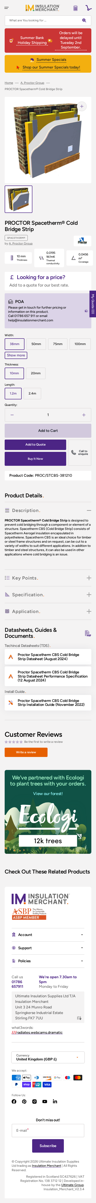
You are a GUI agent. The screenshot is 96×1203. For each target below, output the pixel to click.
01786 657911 (17, 984)
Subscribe (48, 1146)
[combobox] (48, 20)
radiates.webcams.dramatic (37, 1032)
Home (9, 83)
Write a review (26, 752)
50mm (38, 346)
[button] (6, 8)
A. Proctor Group (32, 83)
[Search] (85, 20)
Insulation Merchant (46, 1166)
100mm (83, 346)
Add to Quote (35, 445)
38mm (17, 346)
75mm (60, 346)
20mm (38, 375)
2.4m (35, 395)
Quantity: (11, 405)
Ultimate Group (72, 1185)
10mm (17, 375)
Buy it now (35, 458)
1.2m (16, 395)
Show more (16, 355)
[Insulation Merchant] (42, 8)
